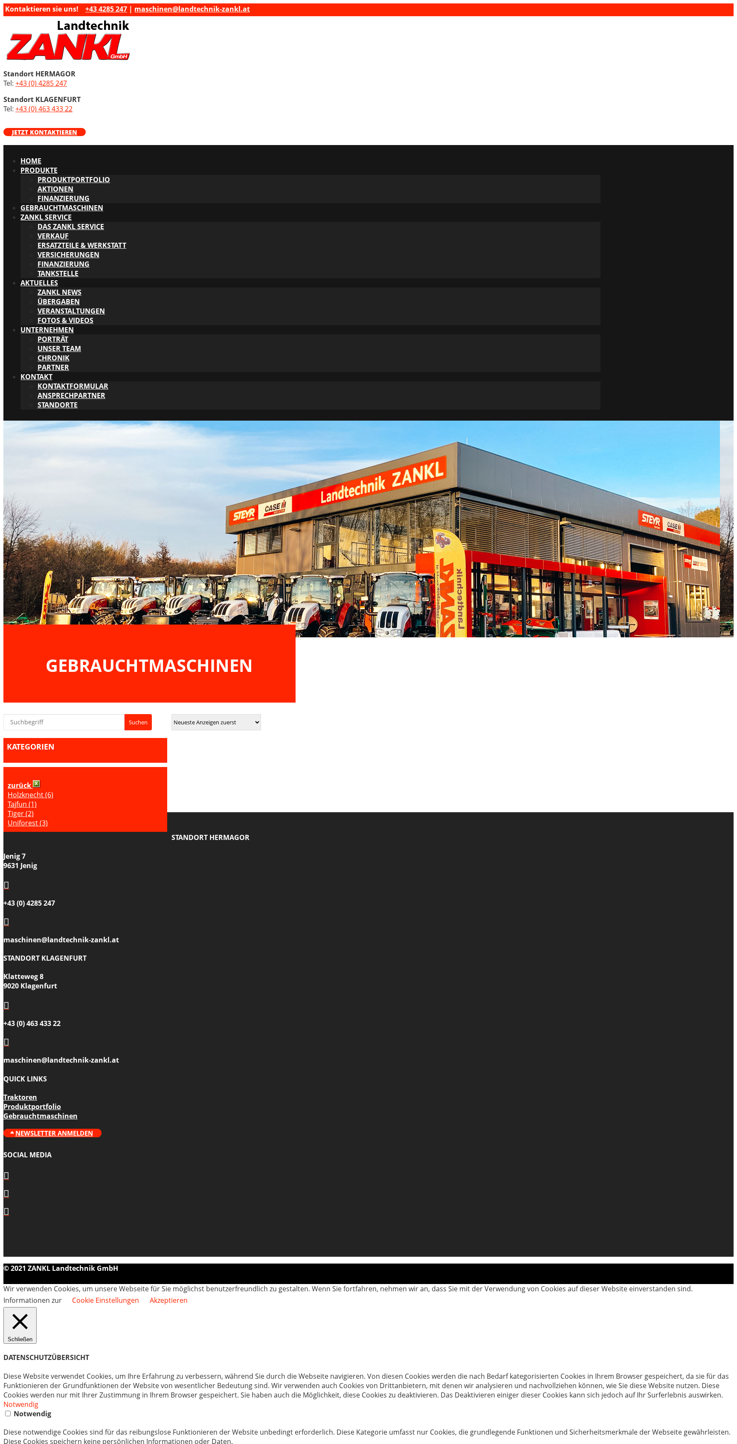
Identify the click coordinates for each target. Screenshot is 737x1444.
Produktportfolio (74, 179)
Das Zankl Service (71, 226)
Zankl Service (46, 217)
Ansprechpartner (71, 395)
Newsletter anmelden (54, 1133)
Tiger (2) (21, 813)
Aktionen (55, 189)
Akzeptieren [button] (169, 1300)
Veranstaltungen (71, 311)
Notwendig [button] (20, 1404)
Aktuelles (39, 283)
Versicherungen (68, 254)
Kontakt (36, 376)
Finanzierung (64, 198)
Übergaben (59, 301)
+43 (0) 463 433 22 (44, 108)
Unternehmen (47, 329)
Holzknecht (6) (30, 794)
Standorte (58, 405)
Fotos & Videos (65, 320)
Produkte (39, 170)
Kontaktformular (73, 386)
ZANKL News (59, 292)
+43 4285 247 (106, 9)
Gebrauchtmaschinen (61, 207)
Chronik (54, 358)
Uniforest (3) (28, 823)
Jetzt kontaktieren (44, 132)
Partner (53, 367)
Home (30, 161)
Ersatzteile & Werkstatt (82, 245)
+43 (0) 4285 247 (41, 83)
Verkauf (53, 236)
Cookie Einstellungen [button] (105, 1300)
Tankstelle (58, 273)
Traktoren (20, 1097)
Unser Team (59, 348)
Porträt (53, 339)
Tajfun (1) (22, 804)
